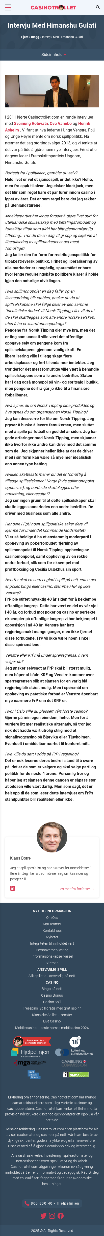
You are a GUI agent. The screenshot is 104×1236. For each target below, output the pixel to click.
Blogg (35, 37)
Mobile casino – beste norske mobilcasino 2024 (52, 1028)
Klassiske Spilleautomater (52, 1015)
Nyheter (52, 937)
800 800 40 (42, 1203)
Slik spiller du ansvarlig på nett (52, 976)
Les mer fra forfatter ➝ (76, 889)
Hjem (24, 37)
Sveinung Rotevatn (31, 123)
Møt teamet (52, 924)
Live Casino (52, 1021)
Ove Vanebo (61, 123)
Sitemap (52, 963)
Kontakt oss (52, 930)
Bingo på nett (52, 989)
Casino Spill (52, 1002)
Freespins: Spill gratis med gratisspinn (52, 1008)
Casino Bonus (52, 995)
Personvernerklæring (52, 950)
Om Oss (52, 918)
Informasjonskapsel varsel (52, 956)
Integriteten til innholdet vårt (52, 943)
